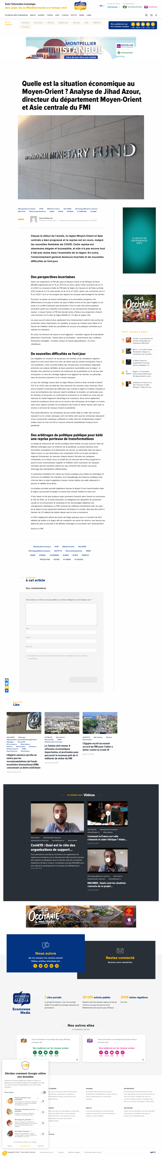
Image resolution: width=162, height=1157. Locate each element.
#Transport (25, 27)
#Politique (25, 751)
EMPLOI (89, 1108)
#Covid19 (21, 742)
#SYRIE (56, 559)
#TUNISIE (67, 559)
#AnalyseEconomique (27, 209)
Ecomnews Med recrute (93, 1152)
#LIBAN (93, 211)
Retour (9, 1146)
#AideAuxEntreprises (52, 838)
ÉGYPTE (74, 15)
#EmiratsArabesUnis (37, 211)
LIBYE (57, 15)
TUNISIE (50, 15)
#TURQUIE (78, 559)
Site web (29, 646)
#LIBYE (75, 555)
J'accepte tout (25, 1146)
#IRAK (52, 211)
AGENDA (89, 1088)
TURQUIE (65, 15)
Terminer (41, 1146)
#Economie (38, 23)
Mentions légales (74, 1152)
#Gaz (86, 23)
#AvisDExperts (58, 840)
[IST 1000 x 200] (81, 48)
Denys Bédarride (46, 218)
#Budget (10, 742)
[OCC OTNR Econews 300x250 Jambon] (139, 308)
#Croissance (12, 744)
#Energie (76, 23)
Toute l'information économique (36, 6)
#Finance (32, 746)
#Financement (12, 749)
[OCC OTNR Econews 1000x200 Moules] (81, 917)
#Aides (109, 737)
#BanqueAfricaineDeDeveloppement (22, 739)
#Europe (50, 23)
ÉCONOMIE (52, 1088)
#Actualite (25, 23)
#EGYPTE (21, 211)
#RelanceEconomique (53, 742)
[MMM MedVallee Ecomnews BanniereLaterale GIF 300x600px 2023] (139, 240)
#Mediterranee (53, 209)
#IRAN (60, 211)
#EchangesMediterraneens (86, 209)
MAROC (33, 15)
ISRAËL (81, 15)
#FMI (41, 209)
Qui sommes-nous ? (47, 1152)
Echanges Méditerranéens (16, 15)
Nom (28, 628)
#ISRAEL (70, 211)
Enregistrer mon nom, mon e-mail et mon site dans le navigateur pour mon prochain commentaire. (57, 657)
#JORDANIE (82, 211)
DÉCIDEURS (128, 1108)
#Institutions (12, 751)
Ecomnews (112, 7)
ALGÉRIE (41, 15)
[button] (4, 1153)
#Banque (22, 737)
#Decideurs (25, 744)
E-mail (28, 637)
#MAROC (85, 555)
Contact (61, 1152)
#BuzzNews (72, 840)
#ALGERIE (67, 209)
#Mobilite (97, 23)
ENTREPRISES (129, 1088)
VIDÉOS (51, 1108)
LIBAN (89, 15)
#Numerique (63, 23)
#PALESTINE (45, 559)
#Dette (10, 746)
